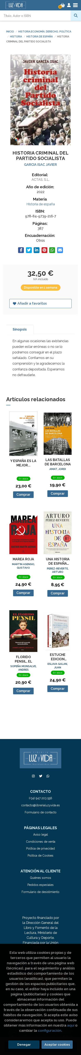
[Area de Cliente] (69, 5)
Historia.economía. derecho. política (44, 31)
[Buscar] (76, 15)
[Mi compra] (62, 5)
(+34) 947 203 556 (40, 798)
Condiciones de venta (40, 841)
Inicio (10, 31)
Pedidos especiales (40, 885)
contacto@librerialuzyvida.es (40, 805)
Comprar (23, 495)
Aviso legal (40, 834)
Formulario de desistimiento (40, 892)
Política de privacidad (40, 848)
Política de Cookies (40, 855)
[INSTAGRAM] (33, 776)
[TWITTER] (40, 776)
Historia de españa (39, 36)
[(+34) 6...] (48, 776)
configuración (49, 1030)
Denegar (24, 1044)
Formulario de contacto (40, 812)
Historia (16, 36)
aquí (70, 1025)
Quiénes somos (40, 877)
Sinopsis (20, 329)
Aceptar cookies (57, 1044)
